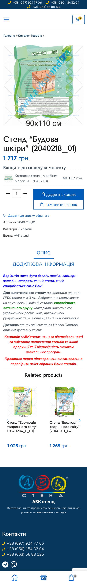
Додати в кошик (61, 195)
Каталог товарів (30, 35)
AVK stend (21, 235)
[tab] (44, 253)
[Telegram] (5, 564)
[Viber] (14, 564)
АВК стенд (43, 501)
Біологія (26, 229)
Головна (9, 35)
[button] (79, 420)
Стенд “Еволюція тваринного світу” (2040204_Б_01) (22, 426)
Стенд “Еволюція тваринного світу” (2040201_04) (65, 426)
